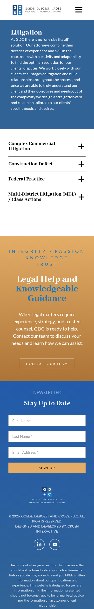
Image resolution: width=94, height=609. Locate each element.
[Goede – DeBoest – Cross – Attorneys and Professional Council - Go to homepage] (37, 10)
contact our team (47, 364)
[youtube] (54, 544)
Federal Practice (26, 179)
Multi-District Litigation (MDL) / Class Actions (42, 197)
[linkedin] (39, 544)
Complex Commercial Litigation (31, 146)
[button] (78, 10)
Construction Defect (30, 164)
